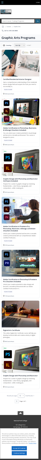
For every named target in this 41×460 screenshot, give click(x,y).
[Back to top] (20, 422)
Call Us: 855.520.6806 (10, 31)
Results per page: (12, 396)
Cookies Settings (19, 453)
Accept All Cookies (19, 448)
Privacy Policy (32, 443)
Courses (8, 26)
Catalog (8, 45)
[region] (19, 443)
